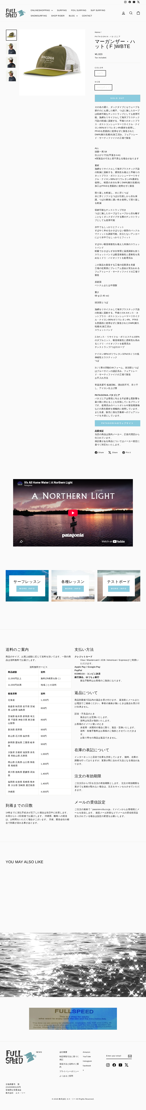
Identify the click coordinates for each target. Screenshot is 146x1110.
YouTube (87, 1056)
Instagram (87, 1061)
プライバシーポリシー (69, 1071)
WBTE (100, 73)
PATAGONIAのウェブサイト (117, 423)
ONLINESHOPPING (41, 10)
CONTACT (87, 16)
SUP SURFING (98, 10)
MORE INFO (27, 588)
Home (98, 32)
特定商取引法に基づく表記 (69, 1057)
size (98, 82)
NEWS (39, 1052)
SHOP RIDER (58, 16)
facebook (87, 1066)
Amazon (86, 1052)
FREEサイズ (103, 87)
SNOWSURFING (39, 16)
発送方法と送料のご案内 (69, 1065)
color (99, 68)
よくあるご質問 (66, 1076)
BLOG (72, 16)
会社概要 (63, 1052)
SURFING (62, 10)
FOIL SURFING (78, 10)
